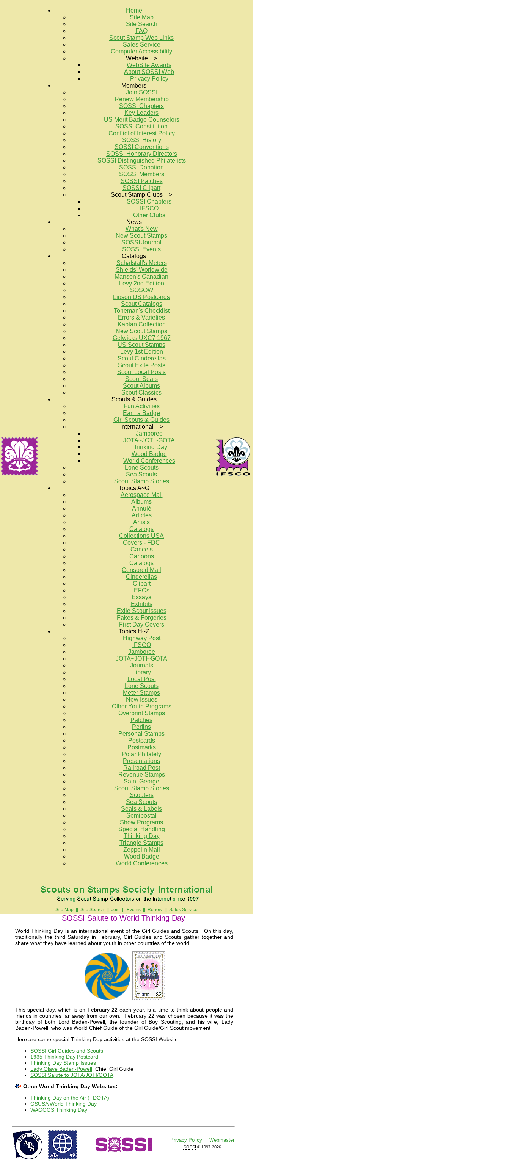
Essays (141, 597)
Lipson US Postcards (141, 297)
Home (134, 10)
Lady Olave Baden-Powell (61, 1069)
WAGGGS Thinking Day (58, 1110)
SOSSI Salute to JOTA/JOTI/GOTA (71, 1075)
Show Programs (141, 822)
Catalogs (141, 529)
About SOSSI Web (149, 72)
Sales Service (141, 44)
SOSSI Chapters (141, 106)
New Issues (141, 699)
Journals (141, 665)
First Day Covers (141, 624)
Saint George (141, 781)
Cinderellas (141, 576)
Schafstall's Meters (141, 263)
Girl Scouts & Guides (141, 420)
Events (134, 909)
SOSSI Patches (142, 181)
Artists (141, 522)
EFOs (141, 590)
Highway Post (141, 638)
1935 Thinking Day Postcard (64, 1057)
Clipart (142, 583)
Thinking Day (149, 447)
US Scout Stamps (141, 345)
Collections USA (141, 536)
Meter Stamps (141, 692)
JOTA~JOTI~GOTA (149, 440)
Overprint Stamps (141, 713)
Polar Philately (141, 754)
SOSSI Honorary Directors (141, 153)
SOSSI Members (141, 174)
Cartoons (141, 556)
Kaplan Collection (142, 324)
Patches (141, 720)
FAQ (141, 31)
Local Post (141, 679)
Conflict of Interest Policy (141, 133)
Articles (142, 515)
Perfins (141, 727)
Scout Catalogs (141, 304)
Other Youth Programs (141, 706)
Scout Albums (141, 385)
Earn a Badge (141, 413)
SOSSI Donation (141, 167)
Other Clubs (149, 215)
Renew (155, 909)
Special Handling (141, 829)
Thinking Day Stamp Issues (63, 1063)
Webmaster (221, 1140)
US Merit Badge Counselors (141, 119)
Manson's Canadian (141, 276)
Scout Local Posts (141, 372)
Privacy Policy (149, 78)
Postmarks (141, 747)
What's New (142, 229)
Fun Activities (142, 406)
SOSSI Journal (141, 242)
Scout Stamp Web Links (141, 37)
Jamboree (149, 433)
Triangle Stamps (141, 843)
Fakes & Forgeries (141, 617)
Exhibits (141, 604)
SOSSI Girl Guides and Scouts (66, 1051)
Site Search (141, 24)
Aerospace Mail (142, 495)
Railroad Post (141, 768)
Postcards (141, 740)
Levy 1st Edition (141, 351)
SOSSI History (141, 140)
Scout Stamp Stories (141, 481)
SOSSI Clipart (141, 188)
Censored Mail (141, 570)
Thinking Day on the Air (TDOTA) (69, 1098)
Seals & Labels (141, 808)
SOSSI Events (141, 249)
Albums (141, 501)
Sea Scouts (141, 474)
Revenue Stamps (141, 774)
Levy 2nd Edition (141, 283)
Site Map (142, 17)
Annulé (141, 508)
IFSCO (149, 208)
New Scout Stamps (141, 235)
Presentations (141, 761)
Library (141, 672)
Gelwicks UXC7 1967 (142, 338)
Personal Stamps (141, 733)
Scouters (142, 795)
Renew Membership (142, 99)
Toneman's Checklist (142, 310)
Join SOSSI (141, 92)
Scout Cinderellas (142, 358)
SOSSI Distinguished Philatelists (141, 160)
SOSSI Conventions (142, 147)
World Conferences (149, 460)
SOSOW (141, 290)
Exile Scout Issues (141, 611)
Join (115, 909)
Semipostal (141, 815)
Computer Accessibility (141, 51)
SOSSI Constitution (141, 126)
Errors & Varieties (141, 317)
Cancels (141, 549)
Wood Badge (149, 454)
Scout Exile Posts (141, 365)
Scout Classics (141, 392)
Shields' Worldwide (142, 269)
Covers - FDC (141, 542)
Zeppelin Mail (141, 849)
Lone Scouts (142, 467)
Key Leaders (141, 113)
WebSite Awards (149, 65)
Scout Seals (141, 379)
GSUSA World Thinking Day (63, 1104)
